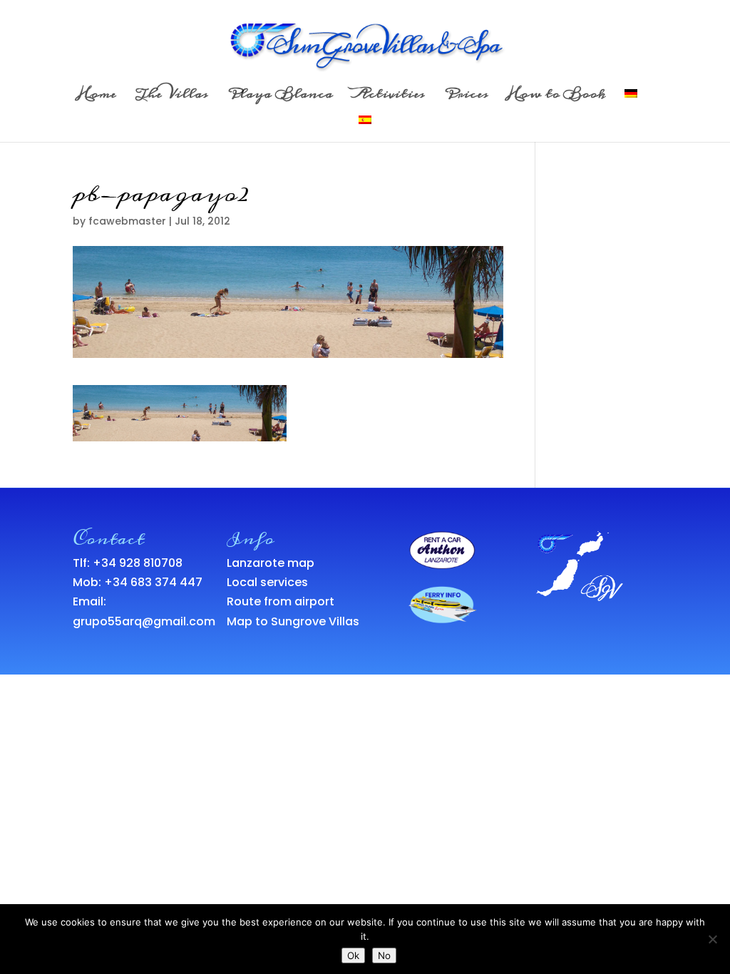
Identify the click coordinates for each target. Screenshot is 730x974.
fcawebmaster (127, 221)
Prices (466, 97)
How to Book (556, 97)
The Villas (171, 97)
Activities (388, 97)
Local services (267, 582)
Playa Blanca (280, 97)
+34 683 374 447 (153, 582)
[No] (712, 939)
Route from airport (280, 601)
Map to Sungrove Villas (293, 621)
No (384, 955)
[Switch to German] (630, 102)
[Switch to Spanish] (365, 129)
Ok (353, 955)
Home (97, 97)
